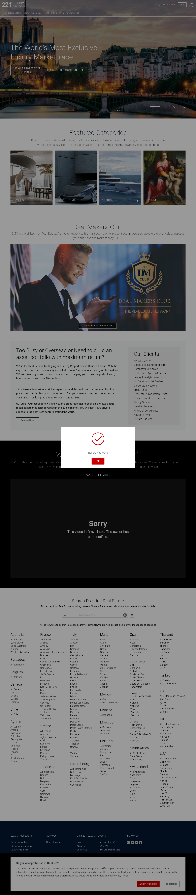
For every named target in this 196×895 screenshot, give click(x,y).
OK (98, 461)
